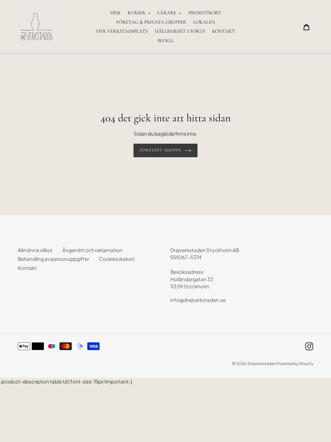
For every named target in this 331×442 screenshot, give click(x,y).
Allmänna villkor (35, 250)
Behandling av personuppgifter (53, 259)
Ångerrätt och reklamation (92, 250)
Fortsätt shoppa (161, 150)
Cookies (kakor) (116, 259)
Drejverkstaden (262, 363)
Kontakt (27, 268)
